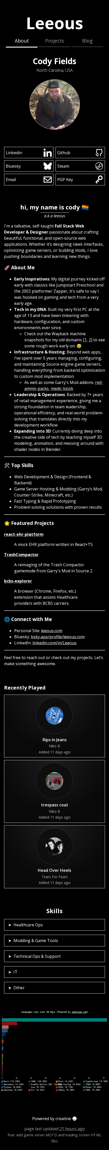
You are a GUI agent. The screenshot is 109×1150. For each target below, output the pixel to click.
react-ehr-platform (24, 534)
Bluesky (13, 166)
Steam (63, 166)
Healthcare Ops (28, 925)
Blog (87, 40)
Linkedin (14, 152)
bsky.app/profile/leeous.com (58, 637)
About (22, 40)
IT (15, 972)
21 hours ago (72, 1128)
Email (11, 179)
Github (63, 152)
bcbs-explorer (18, 581)
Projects (54, 40)
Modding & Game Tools (35, 940)
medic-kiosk (62, 388)
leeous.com (51, 630)
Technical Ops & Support (37, 956)
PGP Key (65, 179)
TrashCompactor (21, 554)
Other (19, 987)
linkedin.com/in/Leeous (54, 643)
